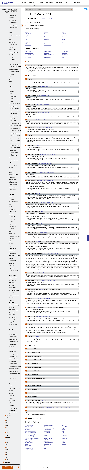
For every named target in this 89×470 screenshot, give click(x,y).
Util (6, 457)
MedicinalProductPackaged (14, 140)
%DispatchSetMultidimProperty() (32, 438)
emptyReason (28, 45)
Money (10, 162)
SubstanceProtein (12, 361)
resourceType (64, 34)
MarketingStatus (12, 91)
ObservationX (12, 177)
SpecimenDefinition (13, 334)
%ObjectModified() (29, 449)
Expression (11, 30)
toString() (64, 447)
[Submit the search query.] (71, 9)
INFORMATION (7, 462)
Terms (72, 467)
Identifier (10, 56)
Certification (67, 2)
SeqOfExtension (12, 297)
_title (26, 39)
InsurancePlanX (13, 74)
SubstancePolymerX (14, 359)
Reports (7, 444)
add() (45, 445)
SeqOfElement (12, 294)
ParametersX (12, 194)
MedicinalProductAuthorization (15, 121)
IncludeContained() (29, 53)
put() (63, 431)
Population (11, 213)
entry (45, 33)
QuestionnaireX (13, 238)
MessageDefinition (12, 150)
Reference (11, 243)
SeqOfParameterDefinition (14, 305)
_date (26, 32)
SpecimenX (12, 337)
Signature (11, 329)
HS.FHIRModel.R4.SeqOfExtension (46, 180)
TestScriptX (12, 395)
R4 (35, 5)
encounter (46, 32)
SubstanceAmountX (14, 353)
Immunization (12, 61)
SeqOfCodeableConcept (13, 283)
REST (7, 440)
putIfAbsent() (64, 435)
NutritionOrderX (13, 170)
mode (45, 43)
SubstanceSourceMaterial (14, 368)
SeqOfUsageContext (13, 326)
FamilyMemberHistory (13, 34)
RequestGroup (12, 250)
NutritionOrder (12, 169)
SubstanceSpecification (13, 371)
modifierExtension (47, 45)
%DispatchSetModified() (30, 436)
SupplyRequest (12, 380)
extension (46, 34)
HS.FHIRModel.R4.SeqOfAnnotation (44, 272)
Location (10, 88)
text (62, 40)
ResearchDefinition (13, 253)
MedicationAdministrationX (15, 105)
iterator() (63, 429)
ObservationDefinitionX (14, 175)
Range (10, 240)
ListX (11, 86)
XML (7, 459)
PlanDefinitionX (13, 211)
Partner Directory (76, 2)
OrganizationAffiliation (13, 187)
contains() (64, 425)
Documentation (32, 2)
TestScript (11, 393)
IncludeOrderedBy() (48, 57)
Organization (11, 186)
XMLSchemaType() (47, 444)
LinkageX (11, 83)
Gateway (8, 418)
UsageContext (11, 402)
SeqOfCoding (11, 285)
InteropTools (8, 430)
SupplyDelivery (12, 376)
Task (9, 383)
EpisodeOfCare (12, 13)
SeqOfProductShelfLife (13, 310)
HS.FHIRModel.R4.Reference (45, 163)
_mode (26, 36)
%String (37, 145)
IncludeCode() (28, 51)
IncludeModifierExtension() (49, 54)
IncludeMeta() (46, 53)
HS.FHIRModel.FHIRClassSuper (49, 18)
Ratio (10, 241)
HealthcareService (12, 51)
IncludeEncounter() (29, 56)
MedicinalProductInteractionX (16, 137)
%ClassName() (28, 428)
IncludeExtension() (29, 58)
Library (10, 79)
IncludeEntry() (28, 57)
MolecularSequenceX (14, 160)
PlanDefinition (12, 209)
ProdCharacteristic (12, 224)
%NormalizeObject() (29, 448)
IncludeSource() (47, 58)
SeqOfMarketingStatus (13, 304)
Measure (10, 93)
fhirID (45, 36)
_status (26, 37)
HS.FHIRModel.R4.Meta (41, 232)
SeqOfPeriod (11, 307)
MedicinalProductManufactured (15, 138)
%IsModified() (28, 445)
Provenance (11, 228)
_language (27, 34)
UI (6, 454)
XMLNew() (46, 439)
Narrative (11, 167)
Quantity (10, 231)
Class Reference (18, 5)
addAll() (45, 447)
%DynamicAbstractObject (42, 410)
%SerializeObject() (47, 429)
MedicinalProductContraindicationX (17, 127)
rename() (64, 441)
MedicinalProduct (12, 120)
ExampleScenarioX (13, 25)
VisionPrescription (12, 410)
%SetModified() (47, 431)
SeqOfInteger (11, 302)
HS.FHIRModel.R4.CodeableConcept (44, 127)
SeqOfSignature (12, 319)
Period (10, 204)
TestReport (11, 390)
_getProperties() (65, 54)
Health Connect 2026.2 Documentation (8, 467)
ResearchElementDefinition (14, 255)
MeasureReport (12, 94)
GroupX (11, 47)
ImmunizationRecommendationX (16, 66)
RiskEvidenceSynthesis (13, 268)
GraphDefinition (12, 42)
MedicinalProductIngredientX (16, 133)
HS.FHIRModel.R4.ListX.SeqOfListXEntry (45, 172)
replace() (63, 442)
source (63, 36)
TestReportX (12, 391)
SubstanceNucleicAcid (13, 354)
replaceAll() (64, 444)
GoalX (11, 40)
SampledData (11, 272)
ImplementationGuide (13, 69)
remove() (64, 436)
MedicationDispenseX (14, 108)
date (26, 43)
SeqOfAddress (12, 278)
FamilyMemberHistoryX (15, 35)
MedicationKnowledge (13, 110)
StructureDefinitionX (14, 341)
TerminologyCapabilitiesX (15, 388)
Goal (10, 39)
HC (6, 420)
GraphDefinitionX (13, 44)
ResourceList (11, 263)
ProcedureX (12, 223)
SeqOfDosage (11, 292)
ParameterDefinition (13, 191)
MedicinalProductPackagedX (15, 142)
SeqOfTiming (11, 322)
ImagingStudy (12, 57)
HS (29, 5)
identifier (45, 37)
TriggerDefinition (12, 400)
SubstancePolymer (12, 358)
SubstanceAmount (12, 351)
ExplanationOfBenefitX (14, 29)
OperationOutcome (13, 182)
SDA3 (7, 445)
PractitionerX (12, 219)
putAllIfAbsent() (65, 434)
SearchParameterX (13, 277)
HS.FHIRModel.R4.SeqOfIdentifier (45, 202)
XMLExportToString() (48, 438)
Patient (10, 196)
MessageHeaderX (13, 155)
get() (63, 428)
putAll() (63, 432)
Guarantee (76, 467)
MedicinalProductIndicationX (16, 130)
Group (10, 46)
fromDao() (64, 56)
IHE (6, 427)
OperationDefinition (13, 179)
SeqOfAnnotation (12, 280)
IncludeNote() (46, 56)
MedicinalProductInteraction (15, 135)
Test (7, 449)
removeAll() (64, 438)
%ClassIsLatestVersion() (30, 426)
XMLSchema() (46, 441)
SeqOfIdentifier (12, 300)
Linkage (10, 81)
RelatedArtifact (12, 245)
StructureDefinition (13, 339)
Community (40, 2)
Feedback (88, 237)
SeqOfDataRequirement (14, 290)
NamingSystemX (13, 165)
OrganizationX (13, 189)
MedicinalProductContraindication (16, 125)
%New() (27, 447)
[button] (26, 62)
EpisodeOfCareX (13, 15)
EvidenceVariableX (13, 22)
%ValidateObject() (47, 432)
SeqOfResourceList (12, 317)
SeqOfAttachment (12, 282)
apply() (45, 448)
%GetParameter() (29, 442)
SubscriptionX (12, 348)
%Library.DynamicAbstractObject (50, 407)
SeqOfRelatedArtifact (13, 316)
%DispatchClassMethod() (30, 431)
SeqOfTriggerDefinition (13, 324)
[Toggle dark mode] (85, 9)
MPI (7, 435)
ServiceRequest (12, 327)
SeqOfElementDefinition (14, 295)
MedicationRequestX (14, 115)
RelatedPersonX (13, 248)
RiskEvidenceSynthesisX (14, 270)
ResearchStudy (12, 258)
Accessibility (82, 467)
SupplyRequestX (13, 381)
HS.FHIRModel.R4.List (65, 407)
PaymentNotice (12, 199)
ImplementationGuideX (14, 71)
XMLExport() (46, 435)
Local (7, 434)
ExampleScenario (12, 24)
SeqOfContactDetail (13, 287)
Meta (10, 157)
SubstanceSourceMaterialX (15, 370)
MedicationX (12, 118)
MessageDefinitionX (14, 152)
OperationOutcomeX (14, 184)
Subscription (11, 346)
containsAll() (64, 426)
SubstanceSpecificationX (15, 373)
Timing (10, 397)
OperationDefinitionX (14, 181)
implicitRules (46, 39)
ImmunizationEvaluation (14, 62)
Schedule (10, 273)
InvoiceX (11, 78)
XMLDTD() (46, 434)
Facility (7, 417)
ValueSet (10, 403)
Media (10, 100)
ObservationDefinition (13, 174)
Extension (11, 32)
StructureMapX (13, 344)
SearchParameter (12, 275)
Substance (11, 349)
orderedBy (64, 33)
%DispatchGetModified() (30, 432)
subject (63, 39)
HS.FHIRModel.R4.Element (42, 79)
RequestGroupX (13, 251)
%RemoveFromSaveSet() (49, 428)
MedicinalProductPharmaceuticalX (17, 145)
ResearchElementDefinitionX (15, 256)
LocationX (12, 89)
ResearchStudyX (13, 260)
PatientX (11, 197)
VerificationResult (12, 407)
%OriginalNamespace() (48, 425)
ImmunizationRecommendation (15, 64)
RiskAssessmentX (13, 267)
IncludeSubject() (65, 51)
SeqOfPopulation (12, 309)
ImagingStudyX (13, 59)
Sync (7, 447)
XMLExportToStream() (48, 436)
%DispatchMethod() (29, 435)
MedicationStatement (13, 116)
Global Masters (59, 2)
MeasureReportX (13, 96)
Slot (9, 331)
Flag (9, 37)
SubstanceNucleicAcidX (14, 356)
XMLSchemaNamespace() (49, 442)
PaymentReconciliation (13, 201)
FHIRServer (8, 415)
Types (7, 452)
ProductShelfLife (12, 226)
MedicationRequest (13, 113)
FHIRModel (33, 5)
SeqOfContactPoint (13, 289)
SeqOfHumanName (13, 299)
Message (8, 437)
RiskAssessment (12, 265)
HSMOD (6, 461)
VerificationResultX (13, 408)
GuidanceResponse (13, 49)
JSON (7, 432)
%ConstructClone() (29, 429)
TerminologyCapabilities (14, 386)
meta (45, 42)
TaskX (11, 385)
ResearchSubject (12, 262)
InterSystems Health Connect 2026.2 (8, 5)
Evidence (10, 19)
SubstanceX (12, 375)
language (45, 40)
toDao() (63, 57)
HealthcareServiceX (14, 52)
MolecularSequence (13, 159)
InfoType (8, 429)
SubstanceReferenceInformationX (17, 366)
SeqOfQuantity (12, 312)
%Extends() (27, 441)
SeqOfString (11, 321)
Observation (11, 172)
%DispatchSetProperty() (30, 439)
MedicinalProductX (13, 148)
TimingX (11, 398)
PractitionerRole (12, 216)
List (37, 5)
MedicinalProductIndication (14, 128)
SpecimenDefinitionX (14, 336)
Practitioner (11, 214)
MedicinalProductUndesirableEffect (16, 147)
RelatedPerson (12, 246)
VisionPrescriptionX (14, 412)
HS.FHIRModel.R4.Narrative (41, 324)
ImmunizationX (13, 67)
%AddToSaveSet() (29, 425)
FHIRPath (8, 413)
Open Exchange (49, 2)
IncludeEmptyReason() (30, 54)
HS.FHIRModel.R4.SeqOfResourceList (46, 135)
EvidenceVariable (12, 20)
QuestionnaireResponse (14, 235)
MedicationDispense (13, 106)
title (62, 42)
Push (7, 439)
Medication (11, 101)
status (63, 37)
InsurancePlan (12, 73)
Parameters (11, 192)
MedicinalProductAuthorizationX (16, 123)
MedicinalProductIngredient (14, 132)
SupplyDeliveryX (13, 378)
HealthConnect (9, 424)
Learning (24, 2)
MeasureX (12, 98)
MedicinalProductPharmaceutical (15, 143)
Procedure (11, 221)
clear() (45, 449)
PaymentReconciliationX (15, 202)
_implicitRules (28, 33)
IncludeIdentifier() (47, 51)
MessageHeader (12, 154)
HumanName (11, 54)
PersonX (11, 208)
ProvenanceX (12, 229)
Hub (7, 425)
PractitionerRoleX (13, 218)
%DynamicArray (44, 400)
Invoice (10, 76)
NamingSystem (12, 164)
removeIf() (64, 439)
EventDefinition (12, 17)
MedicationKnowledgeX (14, 111)
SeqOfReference (12, 314)
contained (27, 42)
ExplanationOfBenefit (13, 27)
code (26, 40)
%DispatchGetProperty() (30, 434)
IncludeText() (64, 53)
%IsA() (26, 444)
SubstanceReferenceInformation (15, 364)
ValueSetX (12, 405)
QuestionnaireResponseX (15, 236)
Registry (7, 442)
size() (63, 445)
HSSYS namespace (25, 5)
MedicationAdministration (14, 103)
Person (10, 206)
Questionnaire (12, 233)
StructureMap (11, 343)
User (7, 456)
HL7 (7, 422)
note (63, 32)
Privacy (68, 467)
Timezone (8, 450)
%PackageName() (47, 426)
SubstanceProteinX (13, 363)
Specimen (11, 332)
